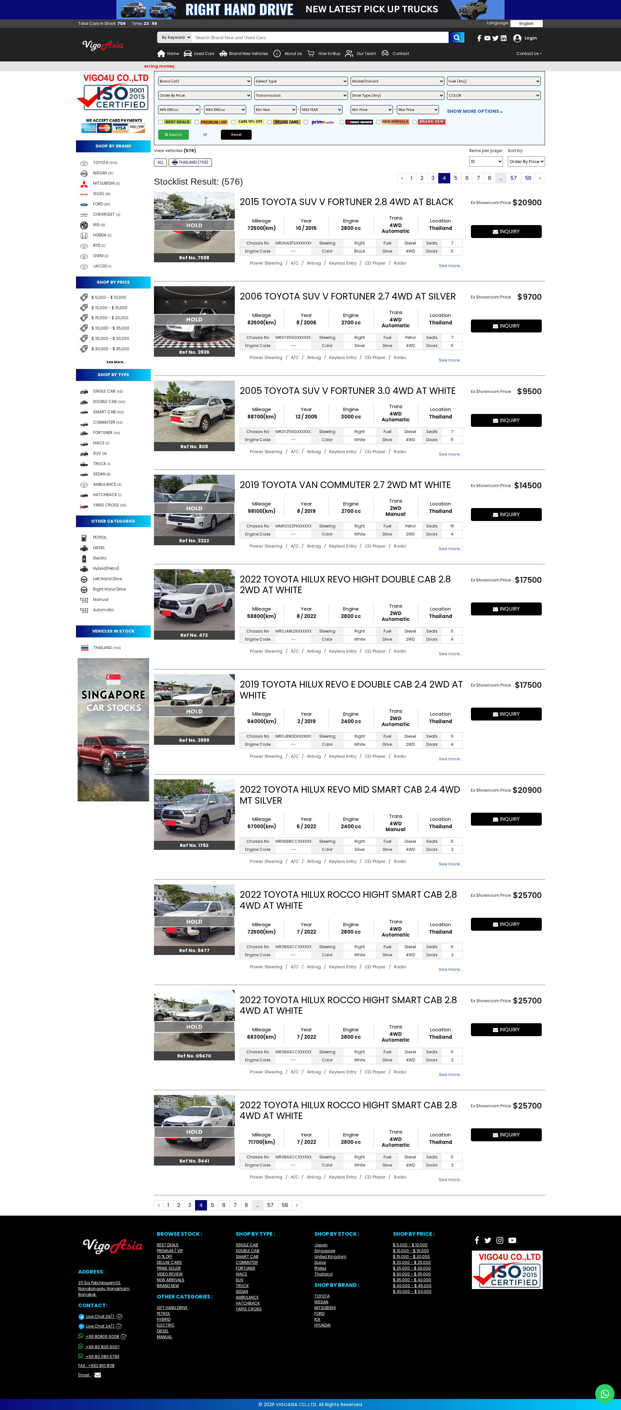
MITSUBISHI (325, 1307)
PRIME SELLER (169, 1268)
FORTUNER (245, 1268)
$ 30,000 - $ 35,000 (110, 349)
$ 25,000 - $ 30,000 (110, 338)
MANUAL (164, 1337)
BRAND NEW (168, 1285)
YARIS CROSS (249, 1309)
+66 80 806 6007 (103, 1347)
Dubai (320, 1262)
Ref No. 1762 (194, 845)
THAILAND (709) (193, 162)
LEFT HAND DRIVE (172, 1307)
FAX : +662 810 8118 (96, 1365)
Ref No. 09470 (194, 1056)
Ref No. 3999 (194, 740)
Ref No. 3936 (194, 352)
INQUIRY (510, 231)
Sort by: (515, 151)
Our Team (366, 53)
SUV (240, 1280)
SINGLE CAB (247, 1245)
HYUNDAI (322, 1325)
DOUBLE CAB (247, 1250)
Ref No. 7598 (194, 258)
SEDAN (242, 1291)
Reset (236, 134)
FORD (319, 1313)
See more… (451, 266)
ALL (160, 162)
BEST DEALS (168, 1245)
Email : (84, 1375)
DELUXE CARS (169, 1262)
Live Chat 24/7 (103, 1316)
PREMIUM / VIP (170, 1250)
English (526, 23)
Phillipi (320, 1268)
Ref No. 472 (194, 635)
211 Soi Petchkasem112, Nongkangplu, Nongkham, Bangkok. (104, 1288)
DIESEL (163, 1331)
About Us (293, 53)
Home (173, 53)
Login (531, 38)
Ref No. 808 (194, 446)
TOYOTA (322, 1296)
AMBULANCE (247, 1297)
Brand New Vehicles (248, 53)
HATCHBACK (248, 1303)
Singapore (324, 1250)
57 (513, 178)
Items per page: (486, 151)
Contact (401, 53)
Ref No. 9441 (194, 1161)
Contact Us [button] (528, 53)
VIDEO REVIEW (170, 1274)
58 (528, 178)
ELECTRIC (166, 1325)
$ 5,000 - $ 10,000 (109, 297)
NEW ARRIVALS (170, 1280)
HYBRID (163, 1319)
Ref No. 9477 (194, 950)
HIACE (241, 1274)
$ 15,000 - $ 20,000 (110, 317)
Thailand (323, 1274)
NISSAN (321, 1302)
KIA (317, 1319)
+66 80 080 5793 (102, 1356)
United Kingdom (330, 1256)
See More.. (115, 362)
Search (175, 134)
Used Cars (204, 53)
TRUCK (242, 1285)
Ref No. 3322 (194, 540)
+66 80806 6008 (105, 1336)
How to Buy (329, 53)
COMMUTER (247, 1262)
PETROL (163, 1313)
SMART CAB (247, 1256)
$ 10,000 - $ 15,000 (109, 307)
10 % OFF (164, 1256)
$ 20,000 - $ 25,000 (110, 328)
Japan (321, 1245)
